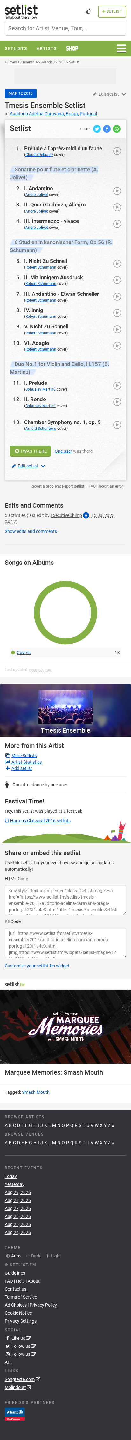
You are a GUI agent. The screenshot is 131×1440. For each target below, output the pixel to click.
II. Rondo (35, 399)
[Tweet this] (97, 128)
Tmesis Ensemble (34, 105)
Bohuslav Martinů (40, 389)
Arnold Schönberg (40, 428)
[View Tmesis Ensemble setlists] (65, 704)
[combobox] (65, 28)
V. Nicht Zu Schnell (46, 326)
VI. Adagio (36, 343)
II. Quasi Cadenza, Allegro (55, 204)
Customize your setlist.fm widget (37, 965)
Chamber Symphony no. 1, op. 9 (62, 422)
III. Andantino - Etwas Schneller (61, 294)
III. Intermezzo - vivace (51, 221)
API (8, 1362)
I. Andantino (38, 188)
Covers (24, 652)
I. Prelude (35, 383)
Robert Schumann (40, 267)
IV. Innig (33, 310)
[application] (65, 1027)
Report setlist (73, 486)
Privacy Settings (21, 1321)
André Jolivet (36, 194)
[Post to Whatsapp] (116, 128)
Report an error (110, 486)
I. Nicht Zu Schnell (45, 261)
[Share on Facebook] (107, 128)
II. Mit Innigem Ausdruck (53, 277)
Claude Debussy (39, 155)
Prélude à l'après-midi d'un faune (63, 148)
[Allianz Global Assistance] (15, 1413)
